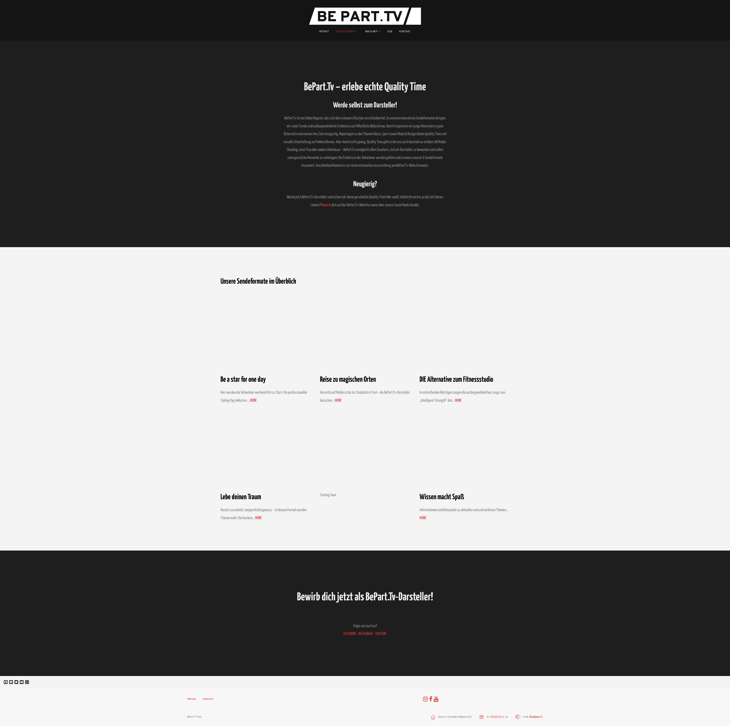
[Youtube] (436, 699)
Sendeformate (345, 31)
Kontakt (405, 31)
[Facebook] (430, 699)
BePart (324, 31)
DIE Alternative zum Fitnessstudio (456, 379)
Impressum (191, 699)
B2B (390, 31)
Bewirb (326, 205)
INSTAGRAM (365, 634)
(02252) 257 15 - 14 (499, 717)
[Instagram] (425, 699)
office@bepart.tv (536, 717)
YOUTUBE (380, 634)
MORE (253, 400)
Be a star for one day (243, 379)
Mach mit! (371, 31)
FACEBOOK (350, 634)
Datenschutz (208, 699)
